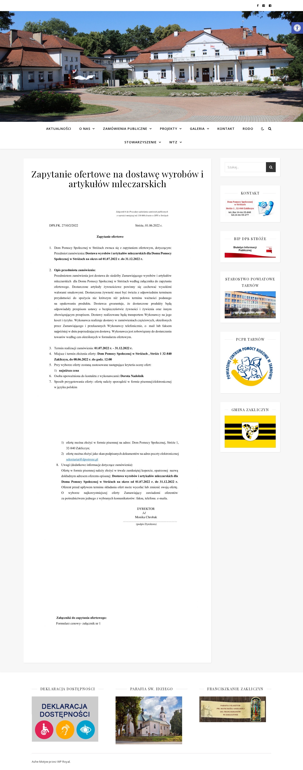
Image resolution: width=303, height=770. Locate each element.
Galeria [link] (197, 128)
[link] (297, 28)
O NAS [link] (84, 128)
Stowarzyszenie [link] (140, 142)
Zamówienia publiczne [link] (125, 128)
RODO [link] (248, 128)
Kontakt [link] (226, 128)
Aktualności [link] (58, 128)
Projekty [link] (168, 128)
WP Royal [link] (63, 762)
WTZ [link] (173, 142)
